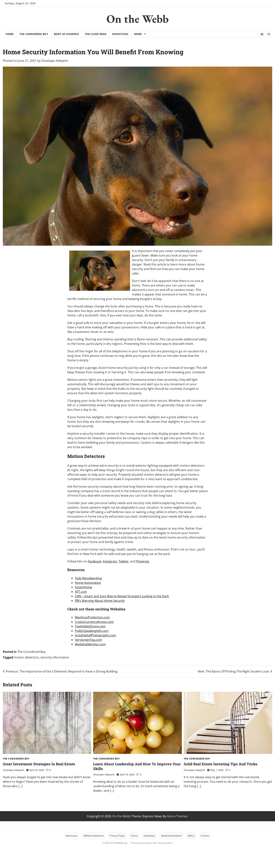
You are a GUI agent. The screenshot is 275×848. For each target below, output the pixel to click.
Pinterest (142, 561)
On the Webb (137, 18)
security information (54, 657)
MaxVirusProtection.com (92, 617)
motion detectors (26, 657)
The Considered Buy (33, 34)
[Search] (268, 34)
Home (10, 34)
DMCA (191, 835)
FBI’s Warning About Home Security (100, 601)
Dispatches (120, 34)
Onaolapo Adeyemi (54, 61)
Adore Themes (177, 816)
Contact (205, 835)
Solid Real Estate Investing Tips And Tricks (220, 764)
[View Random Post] (261, 34)
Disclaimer (149, 835)
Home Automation (88, 583)
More (138, 34)
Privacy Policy (117, 835)
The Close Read (95, 34)
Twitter (124, 561)
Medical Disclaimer (171, 835)
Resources (71, 835)
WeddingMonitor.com (90, 644)
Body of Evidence (66, 34)
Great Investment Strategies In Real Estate (39, 764)
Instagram (110, 561)
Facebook (94, 561)
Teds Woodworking (88, 578)
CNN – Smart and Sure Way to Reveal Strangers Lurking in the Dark (122, 596)
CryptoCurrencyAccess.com (94, 622)
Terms (134, 835)
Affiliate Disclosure (93, 835)
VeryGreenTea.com (88, 640)
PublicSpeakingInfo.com (92, 631)
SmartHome (83, 587)
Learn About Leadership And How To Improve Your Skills (137, 766)
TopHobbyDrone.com (90, 626)
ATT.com (81, 592)
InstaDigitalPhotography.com (95, 635)
